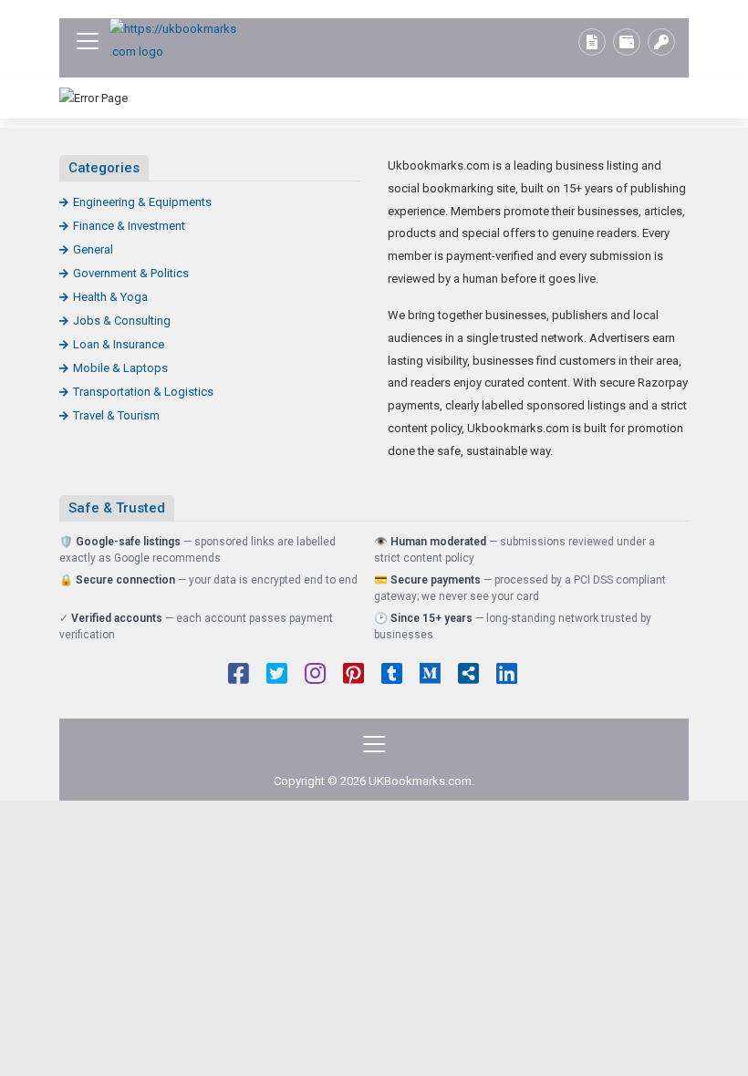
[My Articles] (592, 42)
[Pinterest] (353, 676)
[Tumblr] (391, 676)
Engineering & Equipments (142, 202)
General (93, 249)
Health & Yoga (110, 297)
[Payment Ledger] (626, 42)
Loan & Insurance (118, 344)
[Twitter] (276, 676)
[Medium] (430, 676)
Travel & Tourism (116, 415)
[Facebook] (238, 676)
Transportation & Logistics (143, 391)
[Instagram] (315, 676)
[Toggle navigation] (87, 41)
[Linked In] (506, 676)
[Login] (661, 42)
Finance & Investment (129, 226)
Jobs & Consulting (122, 320)
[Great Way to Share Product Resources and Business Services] (173, 40)
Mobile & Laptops (120, 368)
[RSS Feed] (468, 676)
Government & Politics (131, 273)
